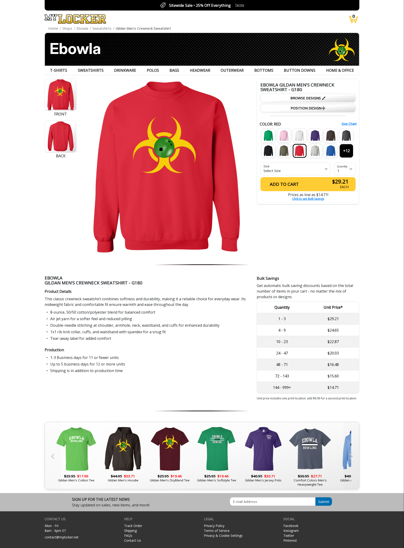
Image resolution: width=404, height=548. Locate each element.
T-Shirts (58, 70)
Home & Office (340, 70)
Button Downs (299, 70)
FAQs (128, 535)
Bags (174, 70)
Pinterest (290, 540)
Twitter (288, 535)
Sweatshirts (91, 70)
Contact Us (132, 540)
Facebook (290, 525)
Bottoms (263, 70)
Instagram (291, 530)
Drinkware (125, 70)
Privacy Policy (214, 525)
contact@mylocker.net (62, 537)
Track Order (133, 525)
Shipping (130, 530)
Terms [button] (239, 5)
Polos (153, 70)
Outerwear (232, 70)
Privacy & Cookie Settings (223, 535)
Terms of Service (217, 530)
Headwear (200, 70)
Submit (323, 501)
